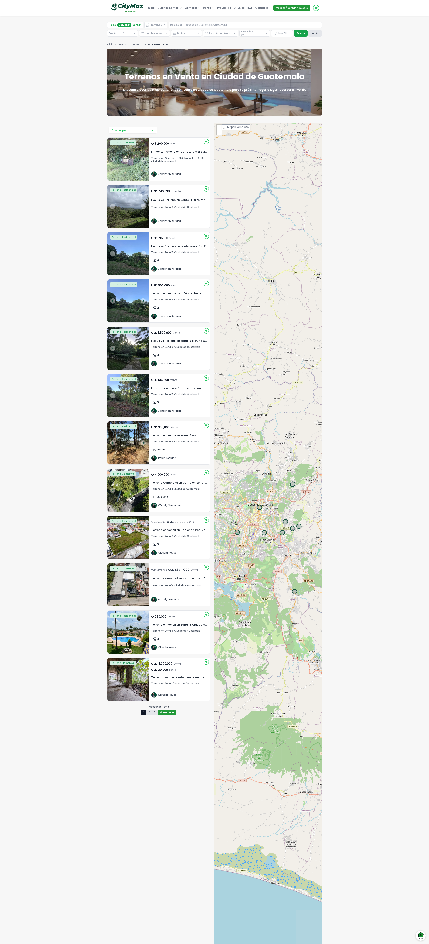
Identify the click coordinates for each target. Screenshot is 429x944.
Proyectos (224, 8)
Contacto (262, 8)
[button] (219, 127)
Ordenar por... (120, 130)
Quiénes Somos (168, 8)
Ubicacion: (176, 25)
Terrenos (122, 44)
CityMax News (243, 8)
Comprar (124, 25)
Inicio (151, 8)
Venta (135, 44)
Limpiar (315, 33)
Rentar (137, 25)
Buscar (301, 33)
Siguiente (165, 712)
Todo (112, 25)
